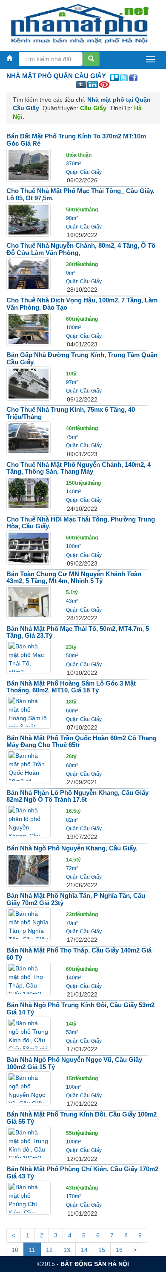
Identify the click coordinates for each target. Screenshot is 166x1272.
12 (49, 1249)
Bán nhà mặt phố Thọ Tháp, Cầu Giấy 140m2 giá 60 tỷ (79, 954)
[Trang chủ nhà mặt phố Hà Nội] (79, 23)
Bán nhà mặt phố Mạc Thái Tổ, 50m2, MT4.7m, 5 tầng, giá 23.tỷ (77, 632)
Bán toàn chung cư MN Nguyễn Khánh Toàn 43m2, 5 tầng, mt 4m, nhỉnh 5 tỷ (73, 577)
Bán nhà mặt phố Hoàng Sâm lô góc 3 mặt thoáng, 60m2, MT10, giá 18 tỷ (71, 687)
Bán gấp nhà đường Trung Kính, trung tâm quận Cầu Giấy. (81, 358)
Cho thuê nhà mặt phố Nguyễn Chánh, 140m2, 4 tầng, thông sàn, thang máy (78, 468)
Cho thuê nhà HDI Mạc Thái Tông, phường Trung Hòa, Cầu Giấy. (80, 523)
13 (66, 1249)
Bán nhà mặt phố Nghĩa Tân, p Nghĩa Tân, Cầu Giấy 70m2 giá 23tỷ (75, 899)
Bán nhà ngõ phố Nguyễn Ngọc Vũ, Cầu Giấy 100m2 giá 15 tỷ (74, 1063)
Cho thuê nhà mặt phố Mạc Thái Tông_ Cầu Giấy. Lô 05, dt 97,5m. (80, 194)
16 (119, 1249)
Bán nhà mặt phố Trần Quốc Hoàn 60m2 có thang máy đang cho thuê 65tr (81, 741)
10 (14, 1249)
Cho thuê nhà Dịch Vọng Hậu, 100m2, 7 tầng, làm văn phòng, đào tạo (81, 303)
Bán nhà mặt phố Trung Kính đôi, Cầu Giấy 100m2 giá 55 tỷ (81, 1118)
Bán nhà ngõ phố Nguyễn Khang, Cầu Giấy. (71, 848)
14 (84, 1249)
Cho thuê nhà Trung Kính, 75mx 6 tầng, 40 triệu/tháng (70, 413)
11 (32, 1249)
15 (101, 1249)
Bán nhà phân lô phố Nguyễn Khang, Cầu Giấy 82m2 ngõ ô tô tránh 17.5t (77, 796)
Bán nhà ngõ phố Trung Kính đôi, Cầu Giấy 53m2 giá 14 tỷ (80, 1008)
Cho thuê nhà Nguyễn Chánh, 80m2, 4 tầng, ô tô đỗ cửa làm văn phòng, (80, 249)
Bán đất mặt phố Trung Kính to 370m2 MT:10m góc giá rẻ (76, 139)
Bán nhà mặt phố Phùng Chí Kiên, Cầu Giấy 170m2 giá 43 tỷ (82, 1172)
